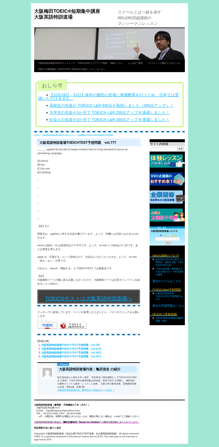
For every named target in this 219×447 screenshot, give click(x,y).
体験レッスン (117, 62)
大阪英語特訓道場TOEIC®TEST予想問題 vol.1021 (71, 352)
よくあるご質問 (136, 62)
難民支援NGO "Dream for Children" (82, 421)
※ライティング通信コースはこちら (164, 62)
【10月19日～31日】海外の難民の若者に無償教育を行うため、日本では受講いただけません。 (108, 97)
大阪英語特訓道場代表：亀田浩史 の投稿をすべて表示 (86, 390)
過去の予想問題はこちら (168, 305)
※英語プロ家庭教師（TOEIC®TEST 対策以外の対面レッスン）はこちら (71, 69)
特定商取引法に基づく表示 (47, 427)
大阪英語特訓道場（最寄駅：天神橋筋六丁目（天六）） (62, 404)
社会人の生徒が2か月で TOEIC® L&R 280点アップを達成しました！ (109, 119)
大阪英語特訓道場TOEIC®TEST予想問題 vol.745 (70, 345)
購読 (164, 236)
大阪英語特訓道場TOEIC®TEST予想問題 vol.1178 (71, 348)
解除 (173, 236)
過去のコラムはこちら (166, 281)
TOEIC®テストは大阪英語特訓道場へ (88, 298)
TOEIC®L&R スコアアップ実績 (92, 62)
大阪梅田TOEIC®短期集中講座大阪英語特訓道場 (67, 13)
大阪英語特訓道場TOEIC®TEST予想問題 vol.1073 (71, 356)
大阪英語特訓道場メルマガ (164, 231)
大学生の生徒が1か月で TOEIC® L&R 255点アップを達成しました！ (109, 112)
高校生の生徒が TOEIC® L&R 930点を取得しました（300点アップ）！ (111, 105)
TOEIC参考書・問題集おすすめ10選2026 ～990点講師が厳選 (170, 271)
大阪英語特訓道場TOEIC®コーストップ (56, 62)
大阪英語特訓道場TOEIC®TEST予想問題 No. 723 (169, 296)
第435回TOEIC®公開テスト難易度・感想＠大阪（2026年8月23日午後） (170, 262)
